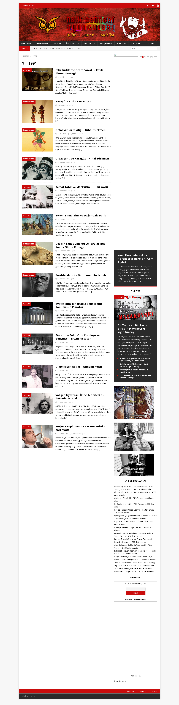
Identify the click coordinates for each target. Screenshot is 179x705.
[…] (78, 93)
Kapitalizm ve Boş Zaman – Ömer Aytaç (131, 521)
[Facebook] (147, 5)
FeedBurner (141, 599)
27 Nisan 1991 (63, 342)
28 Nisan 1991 (63, 311)
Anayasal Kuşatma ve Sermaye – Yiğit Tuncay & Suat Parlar (135, 359)
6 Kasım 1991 (63, 105)
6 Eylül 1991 (62, 134)
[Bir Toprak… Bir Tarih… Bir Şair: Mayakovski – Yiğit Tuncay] (135, 319)
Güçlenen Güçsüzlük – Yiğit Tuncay (128, 498)
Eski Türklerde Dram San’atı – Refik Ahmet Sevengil (79, 71)
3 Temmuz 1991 (64, 190)
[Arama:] (144, 48)
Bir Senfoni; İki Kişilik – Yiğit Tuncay (129, 504)
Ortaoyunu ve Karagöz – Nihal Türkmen (82, 158)
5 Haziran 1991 (63, 279)
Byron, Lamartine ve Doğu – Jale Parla (80, 215)
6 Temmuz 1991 (64, 162)
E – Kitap (121, 43)
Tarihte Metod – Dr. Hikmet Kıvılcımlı (80, 275)
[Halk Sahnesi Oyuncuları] (89, 39)
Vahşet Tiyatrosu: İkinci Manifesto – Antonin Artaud (79, 396)
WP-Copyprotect (12, 703)
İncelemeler (72, 43)
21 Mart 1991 (62, 402)
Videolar (135, 43)
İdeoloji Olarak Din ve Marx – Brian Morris (132, 492)
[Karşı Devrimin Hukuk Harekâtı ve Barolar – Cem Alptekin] (135, 152)
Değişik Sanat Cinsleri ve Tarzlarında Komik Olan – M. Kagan (80, 245)
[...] (144, 281)
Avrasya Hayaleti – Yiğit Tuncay (127, 527)
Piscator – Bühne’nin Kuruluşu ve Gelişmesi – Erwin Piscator (77, 336)
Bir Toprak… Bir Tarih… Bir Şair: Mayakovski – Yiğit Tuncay (133, 328)
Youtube (154, 691)
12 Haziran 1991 (64, 251)
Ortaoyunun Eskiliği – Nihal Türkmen (80, 130)
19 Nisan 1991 (63, 370)
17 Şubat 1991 (63, 433)
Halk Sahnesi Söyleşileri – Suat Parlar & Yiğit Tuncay (134, 365)
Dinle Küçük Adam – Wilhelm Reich (78, 366)
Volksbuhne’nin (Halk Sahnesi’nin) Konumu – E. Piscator (78, 305)
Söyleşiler (89, 43)
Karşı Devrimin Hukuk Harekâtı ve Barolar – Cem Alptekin (135, 259)
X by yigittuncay (120, 681)
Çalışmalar (106, 43)
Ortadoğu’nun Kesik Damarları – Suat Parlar (134, 370)
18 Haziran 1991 (64, 219)
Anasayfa (26, 43)
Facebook (130, 691)
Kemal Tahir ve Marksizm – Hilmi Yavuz (81, 187)
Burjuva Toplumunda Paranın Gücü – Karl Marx (80, 428)
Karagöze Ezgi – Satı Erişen (73, 101)
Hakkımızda (42, 43)
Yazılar (57, 43)
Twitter (142, 691)
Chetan (7, 703)
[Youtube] (158, 5)
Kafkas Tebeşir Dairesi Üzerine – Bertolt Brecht (134, 510)
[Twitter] (153, 5)
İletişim (150, 43)
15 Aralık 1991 (63, 77)
